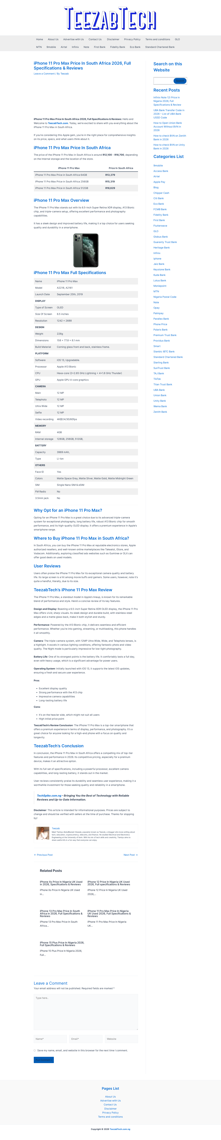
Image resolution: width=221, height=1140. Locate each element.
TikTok (157, 378)
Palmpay (158, 313)
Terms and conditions (157, 39)
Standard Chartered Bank (160, 47)
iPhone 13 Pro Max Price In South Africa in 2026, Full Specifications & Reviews (61, 913)
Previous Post (43, 855)
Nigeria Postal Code (164, 296)
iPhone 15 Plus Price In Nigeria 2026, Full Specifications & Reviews (62, 944)
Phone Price (160, 324)
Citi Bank (158, 198)
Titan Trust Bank (162, 384)
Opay (156, 307)
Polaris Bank (160, 329)
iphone (157, 258)
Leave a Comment (44, 73)
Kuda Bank (159, 275)
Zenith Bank (160, 411)
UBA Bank (159, 389)
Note (86, 47)
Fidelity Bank (117, 47)
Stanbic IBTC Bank (164, 351)
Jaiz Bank (158, 264)
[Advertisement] (86, 98)
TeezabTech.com (58, 123)
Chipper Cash (161, 192)
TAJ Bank (158, 373)
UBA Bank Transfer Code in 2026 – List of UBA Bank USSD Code (168, 114)
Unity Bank (159, 400)
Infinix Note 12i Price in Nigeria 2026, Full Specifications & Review (167, 101)
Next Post (131, 855)
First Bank (99, 47)
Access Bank (160, 171)
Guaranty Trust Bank (165, 242)
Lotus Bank (159, 280)
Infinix (75, 47)
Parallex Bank (161, 318)
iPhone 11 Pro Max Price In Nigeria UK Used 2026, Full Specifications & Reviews (109, 913)
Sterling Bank (161, 362)
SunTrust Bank (161, 368)
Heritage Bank (161, 247)
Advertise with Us (73, 39)
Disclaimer (113, 39)
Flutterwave (160, 225)
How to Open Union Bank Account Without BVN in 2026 (167, 127)
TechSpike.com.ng (49, 795)
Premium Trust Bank (164, 335)
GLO (177, 39)
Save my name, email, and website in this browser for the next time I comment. (82, 1050)
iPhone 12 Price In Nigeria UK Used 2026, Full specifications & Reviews (108, 883)
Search (180, 80)
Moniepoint (159, 286)
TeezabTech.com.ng (120, 1129)
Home (39, 39)
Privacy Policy (132, 39)
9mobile (51, 47)
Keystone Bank (161, 269)
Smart (157, 346)
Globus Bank (160, 236)
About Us (53, 39)
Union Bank (159, 395)
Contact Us (95, 39)
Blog (156, 187)
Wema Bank (160, 406)
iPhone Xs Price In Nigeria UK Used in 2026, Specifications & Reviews (61, 883)
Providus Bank (161, 340)
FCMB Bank (160, 209)
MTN (39, 47)
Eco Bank (135, 47)
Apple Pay (159, 181)
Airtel (64, 47)
